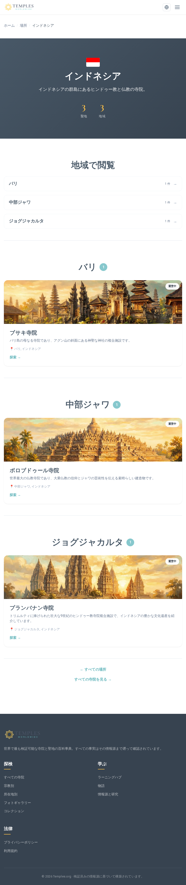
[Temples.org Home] (22, 734)
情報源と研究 (108, 794)
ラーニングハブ (110, 777)
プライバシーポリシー (21, 842)
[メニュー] (177, 7)
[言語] (166, 7)
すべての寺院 (14, 777)
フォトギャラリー (17, 803)
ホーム (9, 25)
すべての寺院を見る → (93, 679)
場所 (23, 25)
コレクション (14, 811)
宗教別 (9, 786)
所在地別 (10, 794)
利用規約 (10, 851)
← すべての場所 (93, 669)
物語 (101, 786)
